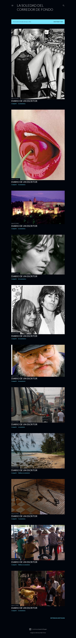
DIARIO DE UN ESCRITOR (24, 101)
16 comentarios (22, 338)
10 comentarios (22, 279)
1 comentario (21, 427)
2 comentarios (21, 103)
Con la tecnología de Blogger (39, 629)
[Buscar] (63, 5)
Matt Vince (43, 632)
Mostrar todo (58, 21)
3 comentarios (21, 381)
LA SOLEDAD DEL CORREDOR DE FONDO (35, 7)
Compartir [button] (14, 103)
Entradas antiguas (57, 618)
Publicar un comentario (24, 473)
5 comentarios (21, 184)
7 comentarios (21, 519)
